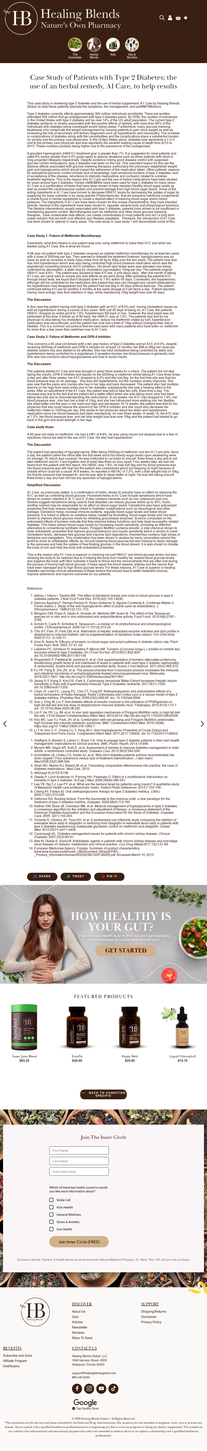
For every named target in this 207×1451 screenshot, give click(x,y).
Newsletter (79, 1327)
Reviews (78, 1333)
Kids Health (65, 1207)
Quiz (75, 1317)
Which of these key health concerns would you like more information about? (78, 1189)
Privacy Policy (151, 1322)
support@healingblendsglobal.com (94, 1373)
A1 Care (146, 103)
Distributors (11, 1366)
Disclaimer (148, 1317)
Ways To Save (82, 1338)
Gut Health (64, 1229)
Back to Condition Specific (107, 1094)
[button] (202, 723)
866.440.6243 (81, 1377)
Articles (77, 1322)
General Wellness (69, 1214)
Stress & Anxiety (68, 1222)
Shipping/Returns (153, 1311)
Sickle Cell (64, 1200)
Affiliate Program (15, 1361)
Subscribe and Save (17, 1355)
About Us (78, 1311)
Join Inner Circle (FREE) (79, 1241)
